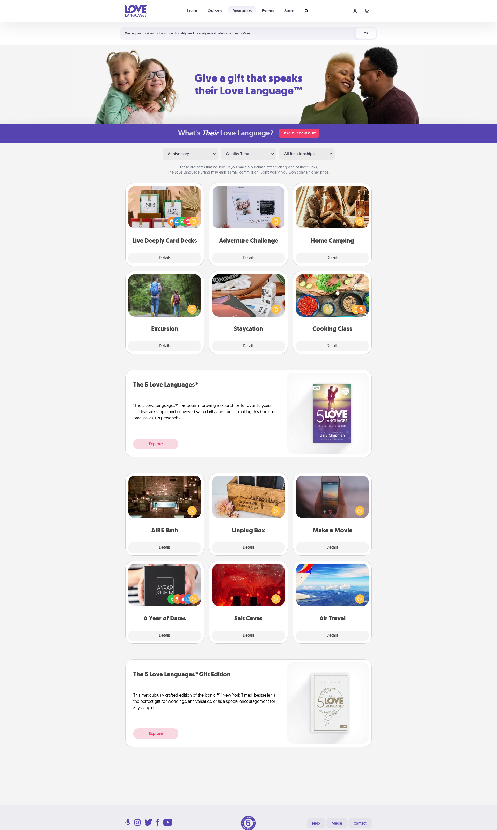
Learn (192, 10)
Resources (242, 10)
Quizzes (215, 10)
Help (316, 823)
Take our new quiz (299, 133)
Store (289, 10)
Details (165, 258)
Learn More (241, 33)
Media (337, 823)
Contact (360, 823)
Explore (156, 444)
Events (268, 10)
